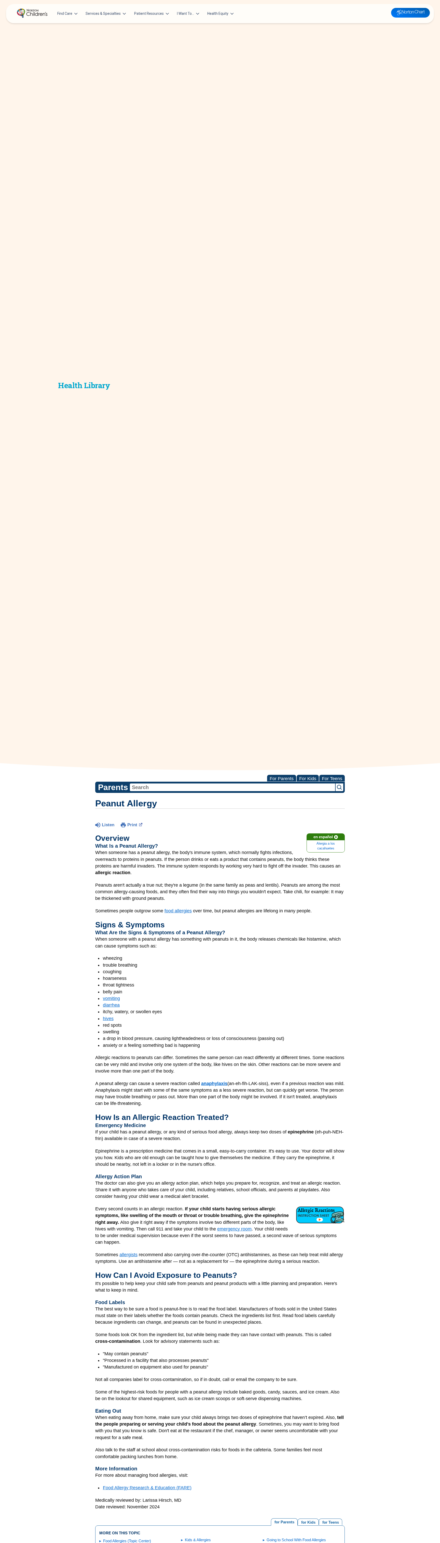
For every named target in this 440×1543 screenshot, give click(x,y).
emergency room (234, 1228)
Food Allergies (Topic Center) (127, 1541)
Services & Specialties (103, 13)
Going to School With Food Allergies (296, 1540)
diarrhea (111, 1005)
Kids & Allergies (198, 1540)
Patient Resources (149, 13)
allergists (128, 1254)
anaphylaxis (214, 1083)
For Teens (332, 778)
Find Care (64, 13)
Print (132, 824)
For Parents (282, 778)
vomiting (111, 998)
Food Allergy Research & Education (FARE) (147, 1487)
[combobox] (232, 787)
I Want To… (185, 13)
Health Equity (217, 13)
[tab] (330, 1522)
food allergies (178, 910)
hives (108, 1018)
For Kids (307, 778)
